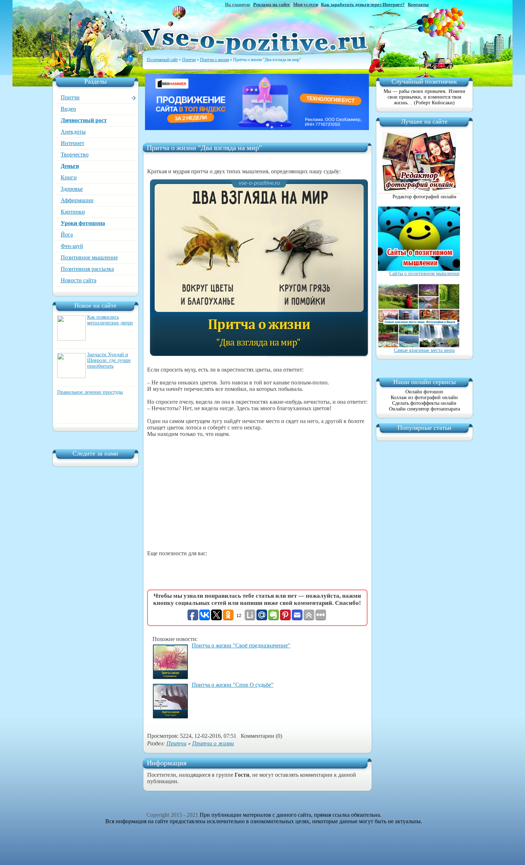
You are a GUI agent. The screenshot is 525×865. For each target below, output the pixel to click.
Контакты (418, 4)
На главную (237, 4)
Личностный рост (84, 120)
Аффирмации (77, 200)
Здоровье (72, 189)
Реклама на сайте (271, 4)
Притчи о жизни (213, 743)
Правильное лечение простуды (90, 392)
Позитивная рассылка (87, 269)
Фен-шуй (72, 246)
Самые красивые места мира (424, 350)
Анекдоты (73, 132)
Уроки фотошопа (83, 223)
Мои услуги (305, 4)
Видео (68, 109)
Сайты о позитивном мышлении (424, 273)
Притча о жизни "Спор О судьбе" (233, 685)
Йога (67, 235)
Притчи (70, 97)
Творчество (75, 154)
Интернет (72, 143)
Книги (69, 177)
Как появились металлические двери (110, 319)
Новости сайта (78, 280)
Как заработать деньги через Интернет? (363, 4)
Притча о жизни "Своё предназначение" (241, 645)
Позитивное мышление (89, 257)
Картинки (73, 212)
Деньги (70, 166)
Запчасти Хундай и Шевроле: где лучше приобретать (109, 360)
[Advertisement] (257, 494)
